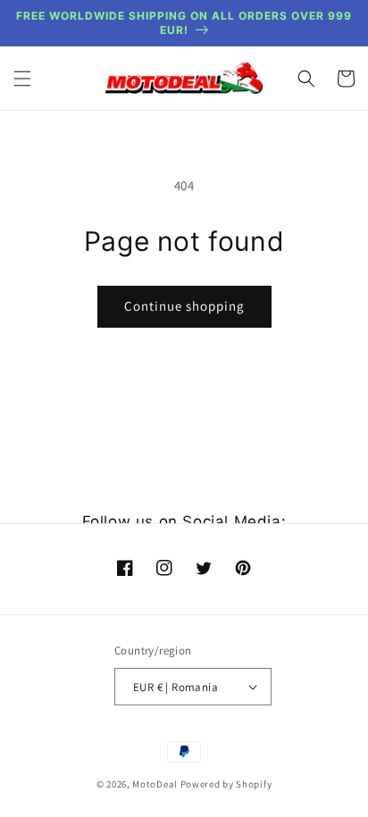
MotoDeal (155, 784)
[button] (22, 78)
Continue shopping (184, 305)
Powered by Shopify (226, 784)
